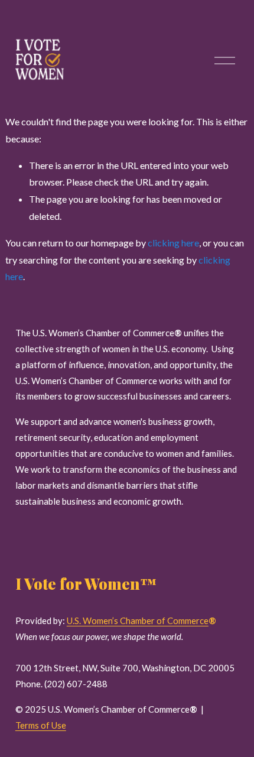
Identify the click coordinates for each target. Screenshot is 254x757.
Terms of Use (40, 725)
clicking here (173, 242)
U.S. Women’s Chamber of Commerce (138, 620)
